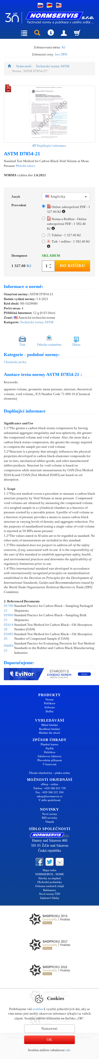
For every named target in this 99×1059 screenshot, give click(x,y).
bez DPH (61, 54)
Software (49, 707)
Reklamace (49, 890)
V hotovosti (49, 764)
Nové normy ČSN (49, 893)
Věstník (49, 821)
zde (67, 1050)
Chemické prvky (15, 362)
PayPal (50, 748)
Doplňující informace (51, 146)
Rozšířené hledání (49, 728)
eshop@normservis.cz (49, 796)
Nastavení (49, 1029)
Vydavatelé (23, 66)
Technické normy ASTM (52, 66)
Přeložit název (25, 166)
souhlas (37, 1009)
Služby (49, 711)
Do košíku (72, 265)
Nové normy (49, 813)
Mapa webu (49, 870)
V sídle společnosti (49, 800)
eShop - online (49, 784)
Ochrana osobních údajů (49, 886)
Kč (63, 47)
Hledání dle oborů (49, 732)
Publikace (49, 703)
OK (49, 1040)
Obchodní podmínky (49, 882)
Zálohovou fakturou (49, 756)
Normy (49, 699)
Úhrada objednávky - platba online (49, 772)
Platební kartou (49, 744)
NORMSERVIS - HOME (49, 874)
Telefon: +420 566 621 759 (49, 788)
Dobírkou (49, 752)
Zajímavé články (49, 897)
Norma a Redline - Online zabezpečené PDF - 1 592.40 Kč (67, 223)
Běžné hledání (49, 724)
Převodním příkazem (49, 760)
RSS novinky (49, 817)
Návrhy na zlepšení (49, 878)
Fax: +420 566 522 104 (49, 792)
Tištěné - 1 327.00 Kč (66, 235)
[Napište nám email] (60, 861)
